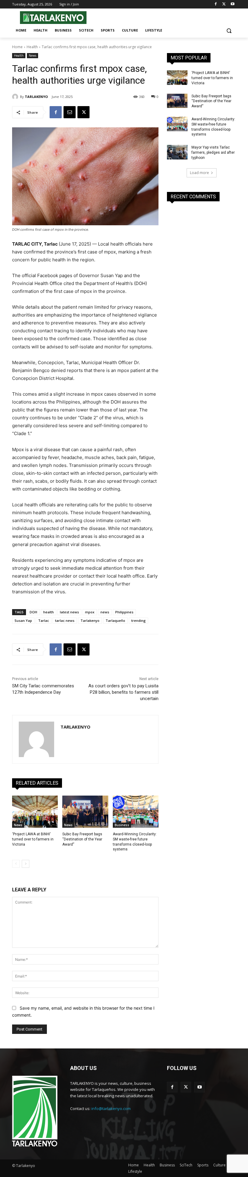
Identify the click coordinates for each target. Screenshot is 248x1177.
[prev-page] (16, 864)
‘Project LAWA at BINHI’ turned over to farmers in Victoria (33, 839)
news (104, 612)
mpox (89, 612)
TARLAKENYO (36, 96)
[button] (229, 30)
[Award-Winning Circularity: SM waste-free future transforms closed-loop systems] (135, 812)
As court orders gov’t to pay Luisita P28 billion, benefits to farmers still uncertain (123, 692)
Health (32, 46)
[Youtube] (232, 4)
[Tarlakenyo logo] (53, 17)
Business (122, 825)
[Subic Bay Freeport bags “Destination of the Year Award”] (85, 812)
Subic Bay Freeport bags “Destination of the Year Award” (82, 839)
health (48, 612)
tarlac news (64, 620)
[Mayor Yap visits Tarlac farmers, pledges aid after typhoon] (177, 152)
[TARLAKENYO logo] (34, 1111)
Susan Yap (23, 620)
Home (17, 46)
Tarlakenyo (90, 620)
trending (138, 620)
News (32, 55)
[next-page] (25, 864)
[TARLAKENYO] (16, 97)
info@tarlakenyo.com (111, 1108)
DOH (33, 612)
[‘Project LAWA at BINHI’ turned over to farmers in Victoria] (35, 812)
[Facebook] (215, 4)
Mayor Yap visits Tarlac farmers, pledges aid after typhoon (213, 152)
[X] (83, 112)
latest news (69, 612)
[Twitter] (223, 4)
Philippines (124, 612)
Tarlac (43, 620)
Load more (199, 172)
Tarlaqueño (115, 620)
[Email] (70, 112)
